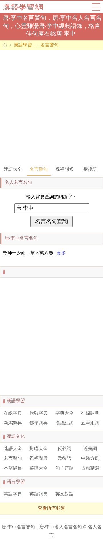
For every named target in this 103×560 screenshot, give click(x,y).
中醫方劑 (90, 458)
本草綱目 (13, 468)
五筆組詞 (90, 423)
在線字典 (13, 413)
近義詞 (90, 449)
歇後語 (90, 169)
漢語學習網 (28, 6)
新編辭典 (13, 423)
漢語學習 (23, 45)
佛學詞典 (38, 423)
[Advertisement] (51, 107)
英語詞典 (38, 494)
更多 (61, 253)
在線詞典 (90, 413)
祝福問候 (64, 169)
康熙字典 (38, 413)
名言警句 (49, 45)
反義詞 (64, 449)
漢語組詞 (64, 423)
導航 (96, 6)
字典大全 (64, 413)
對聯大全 (38, 449)
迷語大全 (13, 169)
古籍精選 (90, 468)
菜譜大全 (38, 468)
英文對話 (64, 494)
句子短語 (64, 468)
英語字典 (13, 494)
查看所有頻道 (51, 508)
